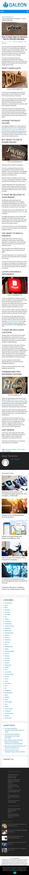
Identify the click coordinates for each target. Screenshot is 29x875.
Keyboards (8, 665)
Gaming (7, 642)
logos (23, 449)
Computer (8, 621)
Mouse (7, 676)
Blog (6, 605)
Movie (6, 679)
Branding (8, 449)
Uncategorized (9, 713)
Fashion (7, 635)
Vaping (7, 715)
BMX (6, 607)
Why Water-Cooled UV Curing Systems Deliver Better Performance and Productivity (14, 741)
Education (8, 628)
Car (6, 617)
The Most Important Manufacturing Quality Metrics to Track (14, 730)
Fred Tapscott (18, 41)
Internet (7, 658)
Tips (6, 704)
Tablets (7, 697)
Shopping (7, 690)
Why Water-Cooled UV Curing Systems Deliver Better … (15, 837)
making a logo (21, 211)
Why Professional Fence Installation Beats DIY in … (17, 849)
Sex (6, 688)
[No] (27, 870)
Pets (6, 685)
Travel (6, 706)
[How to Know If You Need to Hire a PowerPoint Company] (14, 548)
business (14, 449)
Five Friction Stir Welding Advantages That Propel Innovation (12, 736)
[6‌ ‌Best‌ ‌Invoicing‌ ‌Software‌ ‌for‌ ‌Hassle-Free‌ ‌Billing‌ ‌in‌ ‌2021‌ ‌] (14, 527)
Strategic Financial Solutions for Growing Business (13, 786)
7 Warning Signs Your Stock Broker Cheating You (14, 797)
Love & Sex (8, 672)
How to (7, 653)
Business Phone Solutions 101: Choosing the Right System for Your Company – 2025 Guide (14, 493)
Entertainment (9, 633)
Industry (7, 656)
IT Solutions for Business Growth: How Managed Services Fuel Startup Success (14, 581)
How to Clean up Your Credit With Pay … (13, 801)
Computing (8, 623)
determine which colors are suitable (12, 129)
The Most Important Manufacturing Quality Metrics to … (13, 815)
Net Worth (8, 683)
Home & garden (9, 651)
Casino (7, 619)
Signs (3, 451)
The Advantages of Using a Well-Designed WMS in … (14, 791)
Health (7, 649)
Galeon (10, 858)
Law (6, 669)
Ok (15, 872)
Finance (7, 637)
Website (8, 451)
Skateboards (8, 692)
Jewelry (7, 660)
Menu (2, 11)
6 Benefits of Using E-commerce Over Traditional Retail (13, 776)
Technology (8, 702)
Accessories (8, 603)
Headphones (8, 646)
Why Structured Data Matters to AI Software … (17, 843)
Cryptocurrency (9, 626)
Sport (6, 695)
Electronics (8, 630)
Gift (6, 644)
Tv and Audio (8, 708)
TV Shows (8, 711)
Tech (6, 699)
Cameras (7, 612)
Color (19, 449)
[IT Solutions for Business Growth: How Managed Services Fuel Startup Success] (14, 570)
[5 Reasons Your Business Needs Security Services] (14, 506)
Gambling (7, 640)
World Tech (8, 718)
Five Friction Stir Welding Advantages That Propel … (14, 810)
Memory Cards (9, 674)
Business (4, 43)
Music (6, 681)
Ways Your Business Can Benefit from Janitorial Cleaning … (14, 781)
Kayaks (7, 662)
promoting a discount (13, 321)
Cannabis (7, 614)
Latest (7, 667)
